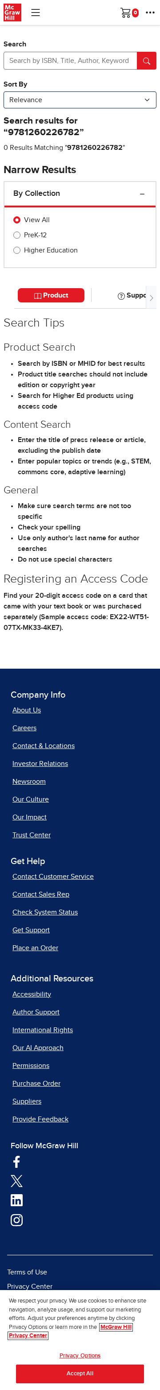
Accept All (80, 1374)
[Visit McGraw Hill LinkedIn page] (17, 1200)
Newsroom (29, 781)
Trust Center (31, 835)
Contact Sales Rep (40, 894)
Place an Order (35, 947)
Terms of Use (27, 1272)
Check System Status (45, 912)
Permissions (30, 1065)
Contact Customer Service (53, 876)
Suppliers (26, 1101)
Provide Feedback (40, 1119)
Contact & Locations (43, 745)
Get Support (31, 930)
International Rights (42, 1030)
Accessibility (31, 994)
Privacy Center (29, 1286)
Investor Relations (40, 763)
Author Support (36, 1012)
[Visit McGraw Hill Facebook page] (17, 1161)
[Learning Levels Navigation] (35, 12)
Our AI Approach (38, 1047)
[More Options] (150, 12)
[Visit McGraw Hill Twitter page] (17, 1180)
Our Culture (30, 799)
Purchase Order (36, 1083)
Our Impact (29, 817)
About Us (26, 710)
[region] (80, 1340)
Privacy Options (80, 1356)
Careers (24, 728)
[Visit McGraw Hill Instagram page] (17, 1219)
